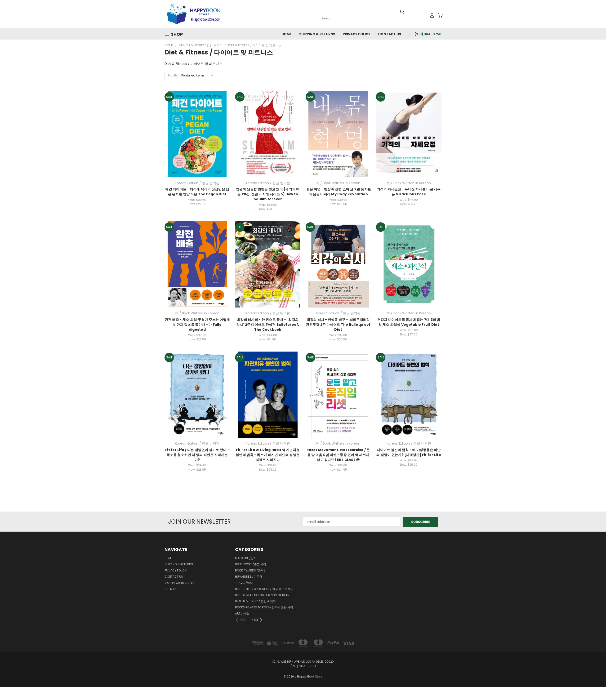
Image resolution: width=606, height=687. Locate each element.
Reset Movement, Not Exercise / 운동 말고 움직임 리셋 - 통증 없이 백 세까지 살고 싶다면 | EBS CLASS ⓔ (338, 454)
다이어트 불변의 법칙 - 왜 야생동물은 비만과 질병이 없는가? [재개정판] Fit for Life (408, 452)
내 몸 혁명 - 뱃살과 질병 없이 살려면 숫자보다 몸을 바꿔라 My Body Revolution (338, 191)
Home (286, 34)
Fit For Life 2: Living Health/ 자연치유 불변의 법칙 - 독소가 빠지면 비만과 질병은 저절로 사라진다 (268, 454)
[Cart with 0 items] (440, 15)
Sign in (170, 583)
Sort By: (172, 75)
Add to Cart (197, 142)
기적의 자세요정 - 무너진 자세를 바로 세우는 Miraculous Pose (409, 191)
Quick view (197, 124)
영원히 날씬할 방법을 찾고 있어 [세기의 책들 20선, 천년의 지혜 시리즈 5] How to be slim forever (268, 194)
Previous (593, 672)
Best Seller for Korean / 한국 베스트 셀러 (264, 589)
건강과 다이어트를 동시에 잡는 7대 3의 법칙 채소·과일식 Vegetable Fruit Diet (408, 322)
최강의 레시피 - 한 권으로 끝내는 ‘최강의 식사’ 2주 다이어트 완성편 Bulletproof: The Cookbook (267, 324)
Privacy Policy (356, 34)
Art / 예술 (242, 613)
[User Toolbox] (432, 15)
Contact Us (389, 34)
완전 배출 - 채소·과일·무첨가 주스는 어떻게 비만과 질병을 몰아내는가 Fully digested (197, 324)
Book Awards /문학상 (251, 570)
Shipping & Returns (317, 34)
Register (187, 583)
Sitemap (170, 589)
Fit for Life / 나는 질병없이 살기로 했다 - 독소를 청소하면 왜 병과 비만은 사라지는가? (197, 454)
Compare (196, 134)
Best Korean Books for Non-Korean (262, 595)
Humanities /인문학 (248, 577)
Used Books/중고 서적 (250, 564)
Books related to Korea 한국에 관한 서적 (264, 607)
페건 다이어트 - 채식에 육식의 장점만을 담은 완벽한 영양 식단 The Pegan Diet (197, 191)
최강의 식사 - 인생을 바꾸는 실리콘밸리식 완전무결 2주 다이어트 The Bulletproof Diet (338, 324)
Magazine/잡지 (245, 558)
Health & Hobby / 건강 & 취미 (255, 601)
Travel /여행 (244, 583)
